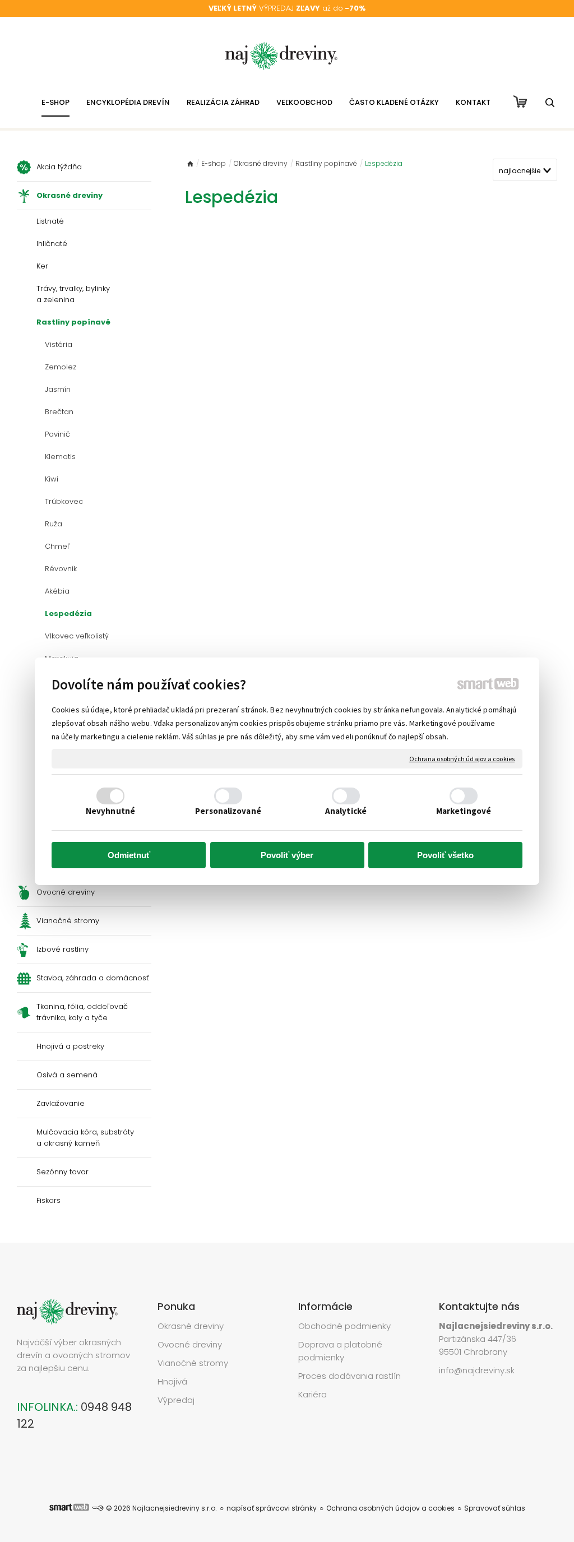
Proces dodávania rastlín (350, 1376)
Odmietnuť (129, 855)
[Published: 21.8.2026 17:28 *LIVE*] (97, 1508)
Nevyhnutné (110, 810)
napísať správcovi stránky (271, 1508)
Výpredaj (176, 1400)
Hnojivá (172, 1381)
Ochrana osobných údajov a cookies (462, 758)
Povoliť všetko (445, 855)
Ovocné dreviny (190, 1344)
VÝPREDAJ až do (287, 8)
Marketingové (463, 810)
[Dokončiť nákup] (520, 101)
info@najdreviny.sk (477, 1370)
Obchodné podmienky (344, 1326)
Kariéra (312, 1394)
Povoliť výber (287, 855)
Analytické (346, 810)
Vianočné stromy (193, 1363)
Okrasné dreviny (191, 1326)
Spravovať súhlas (494, 1508)
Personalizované (228, 810)
